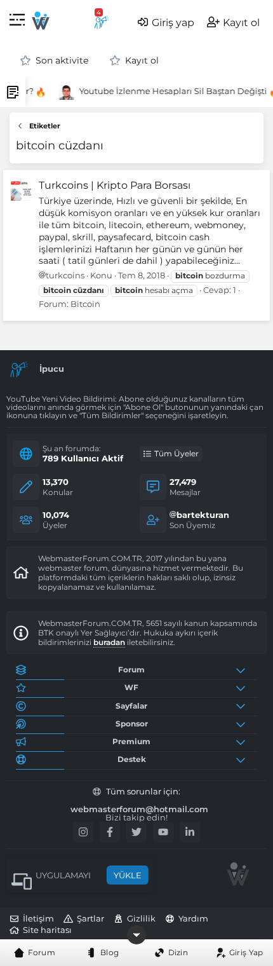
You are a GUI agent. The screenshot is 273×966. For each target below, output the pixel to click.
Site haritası (47, 930)
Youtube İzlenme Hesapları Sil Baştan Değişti (171, 91)
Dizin (178, 952)
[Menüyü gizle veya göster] (136, 934)
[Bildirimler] (101, 22)
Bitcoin (85, 304)
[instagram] (83, 832)
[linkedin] (190, 832)
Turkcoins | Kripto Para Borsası (114, 185)
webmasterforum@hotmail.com (139, 809)
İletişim (38, 918)
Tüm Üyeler (176, 453)
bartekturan (202, 515)
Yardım (193, 918)
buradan (109, 642)
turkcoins (65, 275)
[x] (136, 832)
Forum (42, 952)
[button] (17, 22)
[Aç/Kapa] (243, 669)
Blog (109, 952)
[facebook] (110, 832)
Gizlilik (141, 918)
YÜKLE (128, 875)
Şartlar (90, 918)
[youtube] (163, 832)
